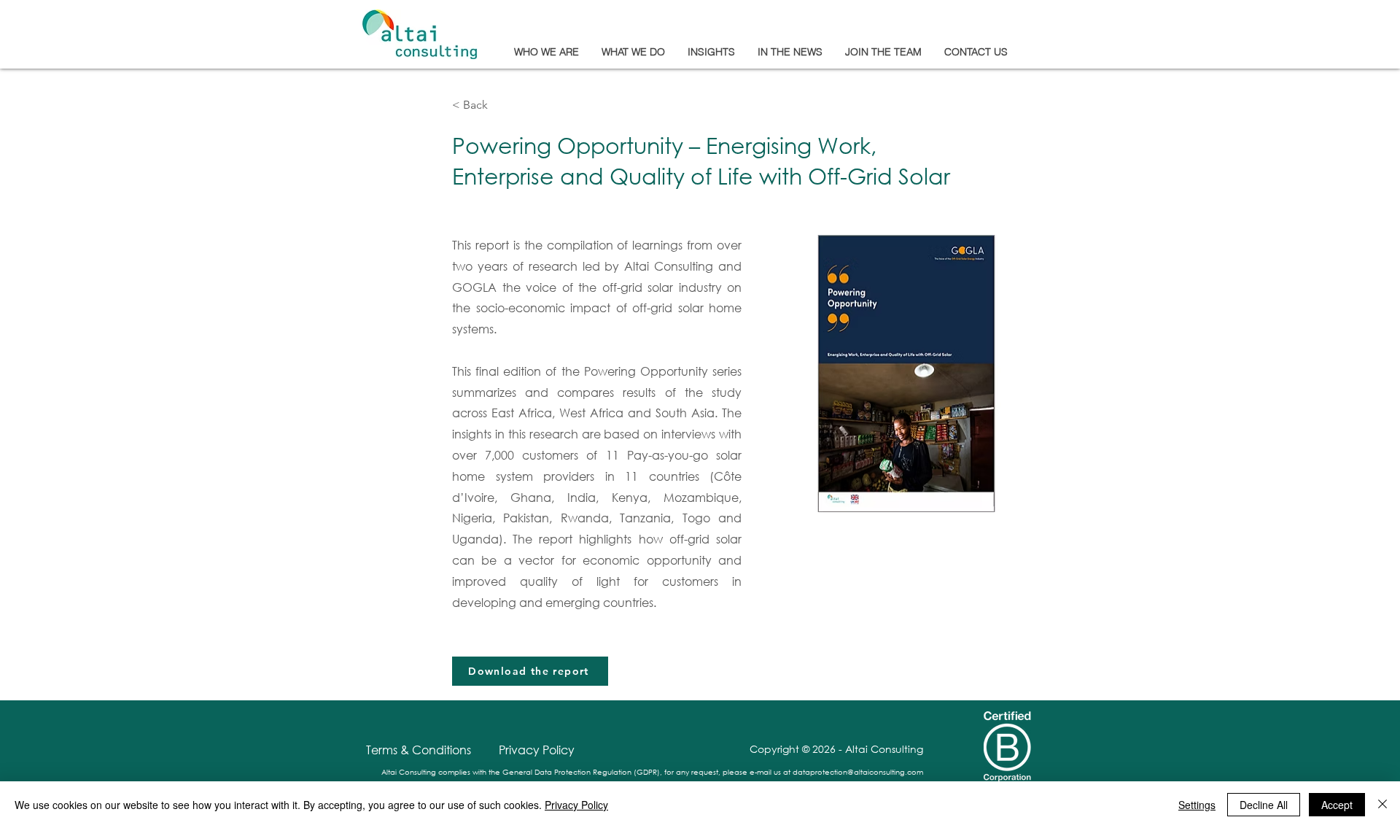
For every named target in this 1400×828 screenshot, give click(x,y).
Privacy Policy (576, 804)
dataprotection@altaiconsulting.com (858, 772)
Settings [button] (1197, 804)
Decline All (1264, 804)
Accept (1337, 804)
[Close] (1382, 804)
